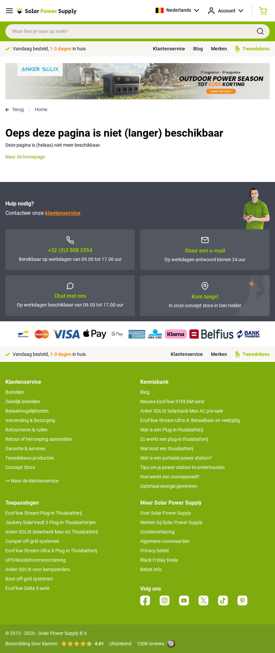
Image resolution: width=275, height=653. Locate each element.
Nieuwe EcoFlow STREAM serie (172, 401)
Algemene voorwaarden (164, 541)
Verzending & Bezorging (30, 420)
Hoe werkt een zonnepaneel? (170, 476)
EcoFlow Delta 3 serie (27, 588)
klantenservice (62, 213)
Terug (18, 109)
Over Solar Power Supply (165, 513)
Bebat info (151, 569)
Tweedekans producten (29, 458)
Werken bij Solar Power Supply (171, 522)
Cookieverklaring (157, 531)
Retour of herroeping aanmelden (38, 439)
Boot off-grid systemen (29, 578)
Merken (219, 48)
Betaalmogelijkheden (27, 411)
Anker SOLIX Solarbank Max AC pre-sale (181, 411)
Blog (198, 48)
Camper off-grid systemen (32, 541)
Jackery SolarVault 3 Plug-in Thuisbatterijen (50, 522)
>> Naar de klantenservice (31, 480)
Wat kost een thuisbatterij (166, 448)
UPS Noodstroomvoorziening (35, 560)
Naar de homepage (25, 156)
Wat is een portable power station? (176, 458)
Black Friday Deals (159, 560)
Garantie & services (25, 448)
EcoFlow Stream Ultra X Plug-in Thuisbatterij (51, 550)
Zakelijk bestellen (22, 401)
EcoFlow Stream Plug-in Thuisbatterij (43, 513)
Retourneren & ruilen (26, 429)
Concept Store (20, 467)
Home (41, 109)
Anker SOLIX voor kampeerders (37, 569)
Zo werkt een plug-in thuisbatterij (174, 439)
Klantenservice (169, 48)
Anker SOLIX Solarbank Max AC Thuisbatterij (51, 531)
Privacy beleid (154, 550)
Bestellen (14, 392)
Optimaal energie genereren (168, 486)
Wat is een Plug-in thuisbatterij (171, 429)
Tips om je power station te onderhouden (182, 467)
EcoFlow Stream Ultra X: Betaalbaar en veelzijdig (190, 420)
